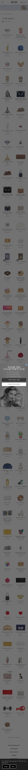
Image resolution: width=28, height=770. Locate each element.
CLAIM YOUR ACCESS (14, 384)
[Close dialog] (27, 365)
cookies (14, 761)
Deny (13, 766)
